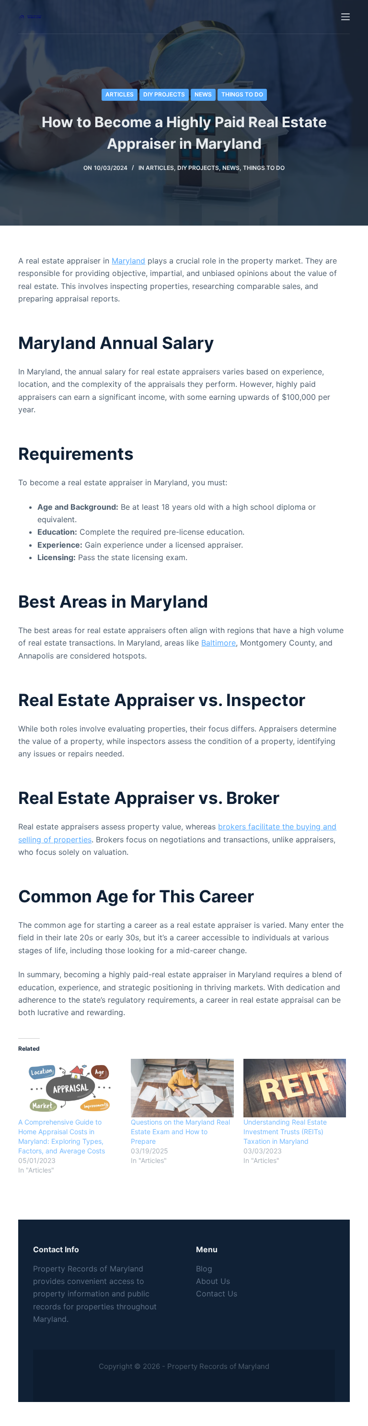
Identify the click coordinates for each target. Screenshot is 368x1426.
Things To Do (242, 94)
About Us (213, 1281)
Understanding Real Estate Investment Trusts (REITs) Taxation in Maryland (285, 1131)
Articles (119, 94)
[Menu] (345, 16)
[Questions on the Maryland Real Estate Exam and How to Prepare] (182, 1088)
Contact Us (216, 1293)
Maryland (128, 260)
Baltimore (218, 642)
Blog (204, 1268)
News (203, 94)
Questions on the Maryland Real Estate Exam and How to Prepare (180, 1131)
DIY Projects (164, 94)
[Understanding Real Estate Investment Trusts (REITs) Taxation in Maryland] (294, 1088)
